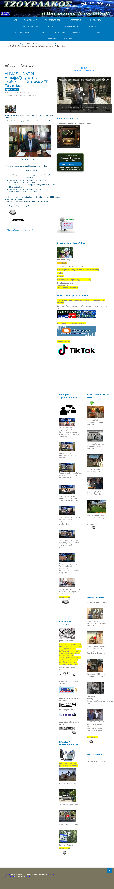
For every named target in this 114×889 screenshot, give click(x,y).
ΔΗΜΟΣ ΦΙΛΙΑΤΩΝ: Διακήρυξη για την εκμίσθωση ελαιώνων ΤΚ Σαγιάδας (26, 79)
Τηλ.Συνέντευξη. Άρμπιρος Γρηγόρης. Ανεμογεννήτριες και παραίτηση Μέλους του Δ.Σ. (70, 543)
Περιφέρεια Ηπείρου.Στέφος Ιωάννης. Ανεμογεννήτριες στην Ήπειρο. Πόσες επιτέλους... (70, 476)
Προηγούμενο (13, 230)
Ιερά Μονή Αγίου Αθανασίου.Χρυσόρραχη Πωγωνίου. (96, 422)
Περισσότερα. (92, 524)
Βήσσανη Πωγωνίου (67, 710)
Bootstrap (7, 874)
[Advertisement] (45, 54)
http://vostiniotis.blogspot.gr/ (96, 761)
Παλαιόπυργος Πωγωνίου (69, 804)
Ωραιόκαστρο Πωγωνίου (68, 783)
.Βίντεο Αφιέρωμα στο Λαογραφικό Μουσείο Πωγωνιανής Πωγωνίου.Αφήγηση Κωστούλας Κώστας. (95, 726)
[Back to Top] (109, 870)
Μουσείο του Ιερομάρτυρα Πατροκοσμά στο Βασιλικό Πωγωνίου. (97, 623)
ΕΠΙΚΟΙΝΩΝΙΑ (68, 38)
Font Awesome (9, 876)
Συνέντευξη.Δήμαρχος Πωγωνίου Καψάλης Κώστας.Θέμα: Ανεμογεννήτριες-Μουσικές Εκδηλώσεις (70, 568)
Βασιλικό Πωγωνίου (66, 845)
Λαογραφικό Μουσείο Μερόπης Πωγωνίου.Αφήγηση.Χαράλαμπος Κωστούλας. (100, 699)
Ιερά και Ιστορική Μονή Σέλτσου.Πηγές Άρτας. (95, 516)
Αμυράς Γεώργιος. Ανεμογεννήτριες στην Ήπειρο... (68, 455)
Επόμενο (28, 230)
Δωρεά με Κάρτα (70, 164)
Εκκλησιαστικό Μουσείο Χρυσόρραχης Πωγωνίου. (96, 675)
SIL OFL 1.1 (29, 876)
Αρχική (22, 44)
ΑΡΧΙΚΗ (16, 20)
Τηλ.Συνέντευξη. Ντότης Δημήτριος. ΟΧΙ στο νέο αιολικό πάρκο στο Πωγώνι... (70, 498)
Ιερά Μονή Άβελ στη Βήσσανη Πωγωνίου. (94, 493)
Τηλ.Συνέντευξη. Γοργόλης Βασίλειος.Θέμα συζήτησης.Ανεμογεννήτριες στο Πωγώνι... (70, 520)
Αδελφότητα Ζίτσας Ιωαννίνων (67, 668)
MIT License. (51, 874)
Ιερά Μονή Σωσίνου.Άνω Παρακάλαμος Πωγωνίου (96, 470)
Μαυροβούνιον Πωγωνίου (69, 824)
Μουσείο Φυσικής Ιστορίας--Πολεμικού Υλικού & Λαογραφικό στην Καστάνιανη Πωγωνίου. (97, 649)
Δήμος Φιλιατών (56, 44)
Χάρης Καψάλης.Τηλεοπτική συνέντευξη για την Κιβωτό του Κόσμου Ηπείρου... (70, 591)
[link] (78, 269)
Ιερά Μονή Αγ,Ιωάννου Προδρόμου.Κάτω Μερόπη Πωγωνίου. (96, 446)
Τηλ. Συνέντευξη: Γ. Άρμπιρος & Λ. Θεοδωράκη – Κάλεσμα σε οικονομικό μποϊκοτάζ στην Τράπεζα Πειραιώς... (70, 432)
